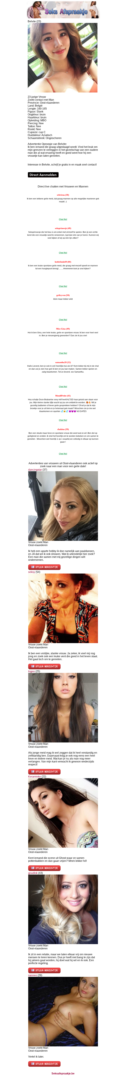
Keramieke (34, 776)
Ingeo (31, 671)
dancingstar (35, 469)
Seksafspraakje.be (63, 1073)
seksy (31, 572)
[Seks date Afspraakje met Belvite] (62, 91)
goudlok (33, 873)
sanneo (32, 975)
